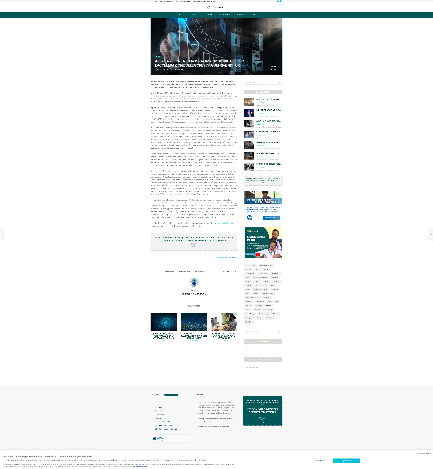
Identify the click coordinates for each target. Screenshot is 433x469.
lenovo (255, 293)
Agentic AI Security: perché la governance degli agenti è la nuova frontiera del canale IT (188, 1)
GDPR (258, 285)
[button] (280, 7)
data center (275, 273)
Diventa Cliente (160, 418)
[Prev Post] (2, 234)
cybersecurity (263, 273)
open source (260, 302)
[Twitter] (271, 69)
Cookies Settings (171, 395)
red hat (248, 306)
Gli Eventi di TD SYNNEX (164, 425)
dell (247, 277)
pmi (276, 302)
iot (247, 293)
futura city (276, 281)
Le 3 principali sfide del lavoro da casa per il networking (224, 336)
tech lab (249, 322)
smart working (263, 314)
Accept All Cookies (346, 461)
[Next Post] (431, 234)
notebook (249, 302)
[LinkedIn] (275, 66)
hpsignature (184, 271)
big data (248, 269)
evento (257, 281)
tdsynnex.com (224, 427)
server (248, 310)
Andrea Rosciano (163, 69)
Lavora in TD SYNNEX (163, 422)
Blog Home (159, 407)
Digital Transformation (260, 277)
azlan (155, 271)
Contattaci (242, 15)
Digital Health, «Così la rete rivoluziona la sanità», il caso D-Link (164, 336)
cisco (257, 269)
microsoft (267, 297)
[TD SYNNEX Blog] (214, 7)
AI (247, 265)
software (275, 314)
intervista (275, 289)
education (275, 277)
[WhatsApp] (275, 69)
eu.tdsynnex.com (213, 427)
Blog (158, 56)
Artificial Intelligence (266, 265)
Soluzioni (207, 15)
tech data (270, 318)
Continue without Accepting (423, 453)
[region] (216, 459)
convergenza (168, 271)
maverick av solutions (252, 297)
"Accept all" (17, 464)
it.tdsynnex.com (202, 427)
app (253, 265)
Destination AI (225, 15)
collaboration (250, 273)
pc (270, 302)
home (179, 15)
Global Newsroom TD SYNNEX (166, 429)
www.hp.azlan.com (225, 223)
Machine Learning (267, 293)
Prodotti (191, 15)
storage (259, 318)
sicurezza (258, 310)
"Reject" (60, 467)
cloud (266, 269)
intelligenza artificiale (260, 289)
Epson (248, 281)
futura (266, 281)
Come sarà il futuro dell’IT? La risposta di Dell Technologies (194, 336)
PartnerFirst (159, 411)
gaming (248, 285)
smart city (268, 310)
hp (265, 285)
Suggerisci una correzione (226, 257)
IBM (272, 285)
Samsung (258, 306)
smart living (250, 314)
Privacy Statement (157, 395)
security (268, 306)
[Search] (253, 15)
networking (200, 271)
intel (247, 289)
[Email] (271, 66)
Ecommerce (159, 414)
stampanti (249, 318)
